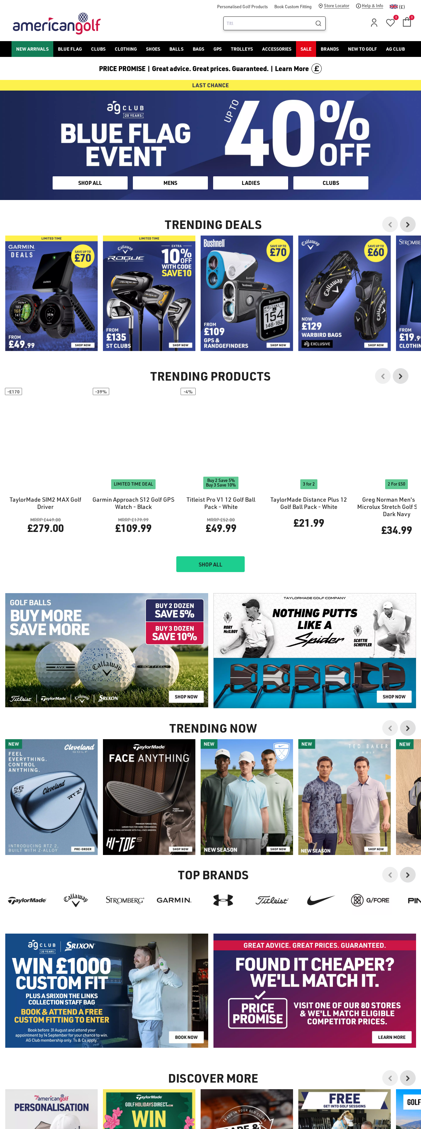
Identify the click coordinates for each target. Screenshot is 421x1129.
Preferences (183, 591)
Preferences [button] (221, 576)
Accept (238, 591)
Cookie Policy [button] (250, 568)
